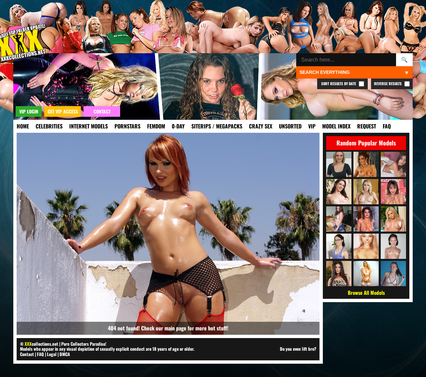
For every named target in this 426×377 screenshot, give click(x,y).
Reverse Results (388, 83)
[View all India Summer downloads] (338, 273)
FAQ (387, 126)
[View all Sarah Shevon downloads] (338, 191)
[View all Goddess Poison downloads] (366, 273)
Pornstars (127, 126)
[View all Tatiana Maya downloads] (393, 164)
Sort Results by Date (339, 83)
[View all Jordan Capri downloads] (393, 246)
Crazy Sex (260, 126)
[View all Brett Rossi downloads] (366, 191)
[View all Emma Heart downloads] (393, 219)
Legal (52, 354)
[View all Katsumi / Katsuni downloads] (393, 191)
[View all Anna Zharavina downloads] (338, 219)
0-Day (178, 126)
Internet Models (88, 126)
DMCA (65, 354)
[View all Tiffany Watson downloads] (338, 164)
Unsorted (290, 126)
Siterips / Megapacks (216, 126)
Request (366, 126)
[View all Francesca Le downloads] (366, 164)
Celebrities (49, 126)
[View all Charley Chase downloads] (366, 219)
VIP (312, 126)
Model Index (336, 126)
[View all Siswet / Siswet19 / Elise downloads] (366, 246)
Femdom (156, 126)
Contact (27, 354)
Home (23, 126)
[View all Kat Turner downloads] (338, 246)
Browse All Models (366, 292)
